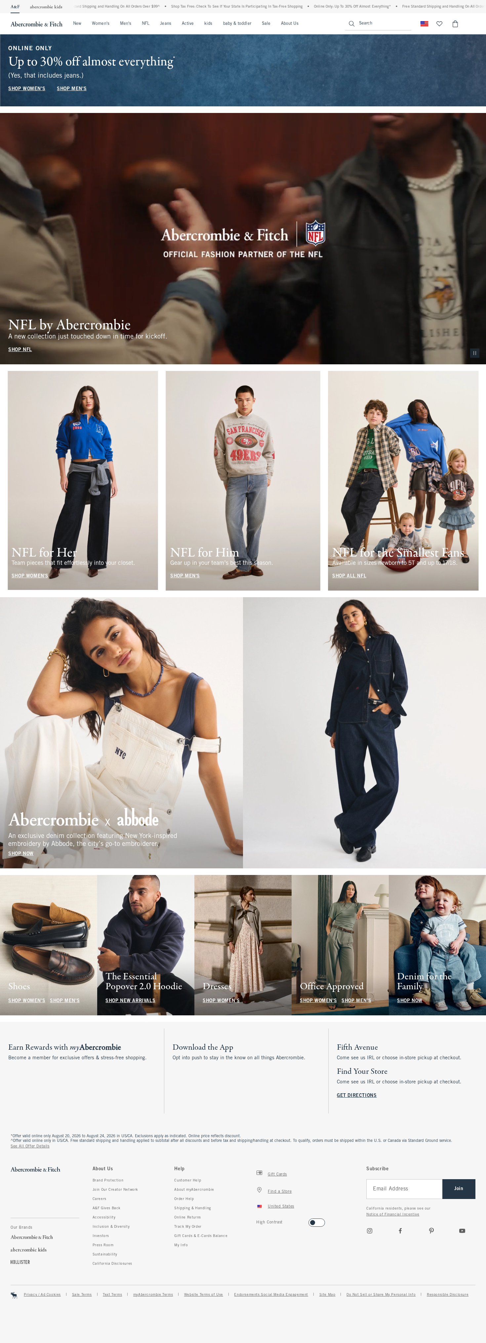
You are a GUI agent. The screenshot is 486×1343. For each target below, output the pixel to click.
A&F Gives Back (107, 1208)
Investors (101, 1236)
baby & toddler (237, 24)
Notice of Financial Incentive (392, 1214)
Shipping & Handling (192, 1208)
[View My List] (439, 23)
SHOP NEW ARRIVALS (130, 1001)
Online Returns (187, 1217)
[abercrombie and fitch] (36, 23)
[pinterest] (431, 1230)
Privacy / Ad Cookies (42, 1294)
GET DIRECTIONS (357, 1096)
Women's (100, 24)
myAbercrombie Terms (153, 1294)
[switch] (258, 1220)
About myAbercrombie (194, 1189)
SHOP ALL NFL (349, 576)
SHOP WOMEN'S (26, 89)
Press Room (103, 1245)
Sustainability (105, 1254)
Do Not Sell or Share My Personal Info (381, 1294)
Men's (125, 24)
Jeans (165, 24)
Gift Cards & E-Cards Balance (200, 1236)
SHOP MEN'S (72, 89)
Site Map (327, 1294)
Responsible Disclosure (447, 1294)
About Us (290, 24)
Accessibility (104, 1217)
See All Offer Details (30, 1146)
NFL (145, 24)
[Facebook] (400, 1230)
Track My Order (187, 1226)
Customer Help (187, 1180)
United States (281, 1207)
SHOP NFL (20, 350)
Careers (99, 1199)
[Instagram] (369, 1230)
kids (208, 24)
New (77, 24)
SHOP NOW (21, 854)
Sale (266, 24)
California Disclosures (112, 1263)
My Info (181, 1245)
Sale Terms (82, 1294)
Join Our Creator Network (115, 1189)
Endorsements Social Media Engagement (271, 1294)
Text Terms (112, 1294)
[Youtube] (462, 1230)
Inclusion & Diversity (111, 1226)
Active (188, 24)
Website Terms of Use (203, 1294)
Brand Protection (108, 1180)
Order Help (184, 1199)
